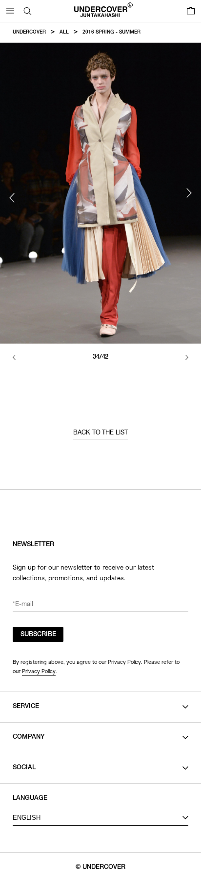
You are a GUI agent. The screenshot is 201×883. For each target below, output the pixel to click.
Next (189, 193)
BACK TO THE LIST (100, 433)
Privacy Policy (39, 671)
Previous (12, 198)
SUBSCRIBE (38, 635)
